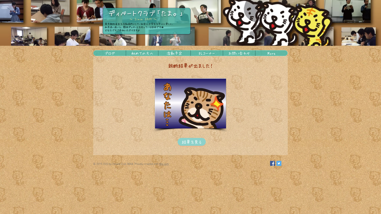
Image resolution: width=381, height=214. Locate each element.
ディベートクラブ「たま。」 (146, 12)
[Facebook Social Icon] (272, 163)
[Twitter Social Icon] (278, 163)
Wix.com (164, 164)
